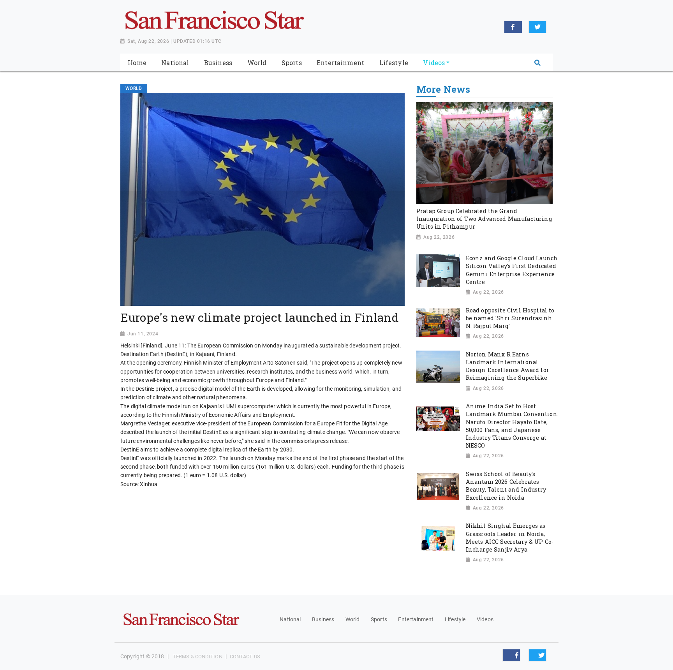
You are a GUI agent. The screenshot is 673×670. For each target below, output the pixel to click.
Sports (379, 619)
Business (323, 619)
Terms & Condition (197, 656)
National (290, 619)
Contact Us (245, 656)
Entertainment (415, 619)
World (352, 619)
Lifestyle (455, 619)
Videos (485, 619)
